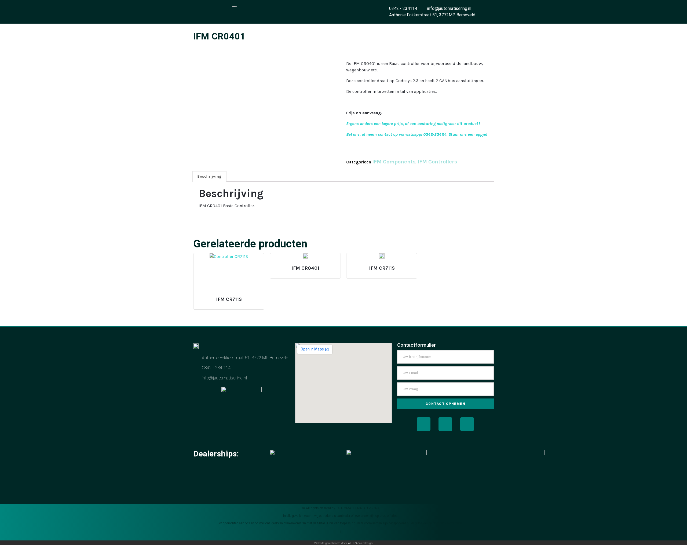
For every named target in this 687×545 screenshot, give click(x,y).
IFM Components (393, 162)
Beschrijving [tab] (209, 176)
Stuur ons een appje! (467, 134)
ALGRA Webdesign (360, 543)
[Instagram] (445, 424)
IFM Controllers (437, 162)
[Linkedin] (467, 424)
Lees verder (228, 297)
